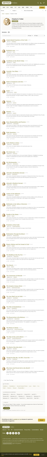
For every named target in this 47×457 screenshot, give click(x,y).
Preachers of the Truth (12, 224)
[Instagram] (13, 433)
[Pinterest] (16, 433)
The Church (9, 265)
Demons (8, 101)
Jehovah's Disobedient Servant (15, 172)
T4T (31, 7)
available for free (17, 419)
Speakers (7, 13)
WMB (27, 7)
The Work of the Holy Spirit (14, 347)
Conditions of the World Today (15, 60)
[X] (10, 433)
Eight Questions (11, 132)
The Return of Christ (12, 327)
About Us (4, 429)
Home (3, 13)
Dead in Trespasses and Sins (14, 81)
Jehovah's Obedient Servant (14, 183)
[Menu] (44, 3)
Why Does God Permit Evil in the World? (18, 368)
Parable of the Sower (12, 214)
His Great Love (10, 152)
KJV (8, 7)
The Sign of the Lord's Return (15, 336)
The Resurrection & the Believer (15, 317)
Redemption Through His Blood (15, 234)
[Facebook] (7, 433)
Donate (42, 7)
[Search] (38, 3)
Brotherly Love (10, 50)
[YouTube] (19, 433)
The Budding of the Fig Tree (14, 254)
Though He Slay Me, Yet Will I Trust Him (18, 357)
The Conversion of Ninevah (14, 275)
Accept (36, 454)
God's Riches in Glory (12, 142)
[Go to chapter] (45, 10)
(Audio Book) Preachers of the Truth (16, 40)
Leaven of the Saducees (13, 193)
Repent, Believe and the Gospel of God (17, 244)
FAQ (9, 429)
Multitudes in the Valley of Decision (16, 204)
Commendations (35, 429)
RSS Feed (7, 408)
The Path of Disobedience (13, 306)
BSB (4, 7)
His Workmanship (11, 162)
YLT (15, 7)
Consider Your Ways (12, 71)
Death (8, 90)
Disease (8, 111)
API (11, 429)
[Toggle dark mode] (41, 3)
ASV (19, 7)
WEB (11, 7)
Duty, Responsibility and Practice (16, 122)
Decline (42, 454)
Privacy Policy (27, 429)
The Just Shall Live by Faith (14, 296)
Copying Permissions (18, 429)
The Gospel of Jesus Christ (14, 286)
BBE (23, 7)
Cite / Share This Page (8, 380)
